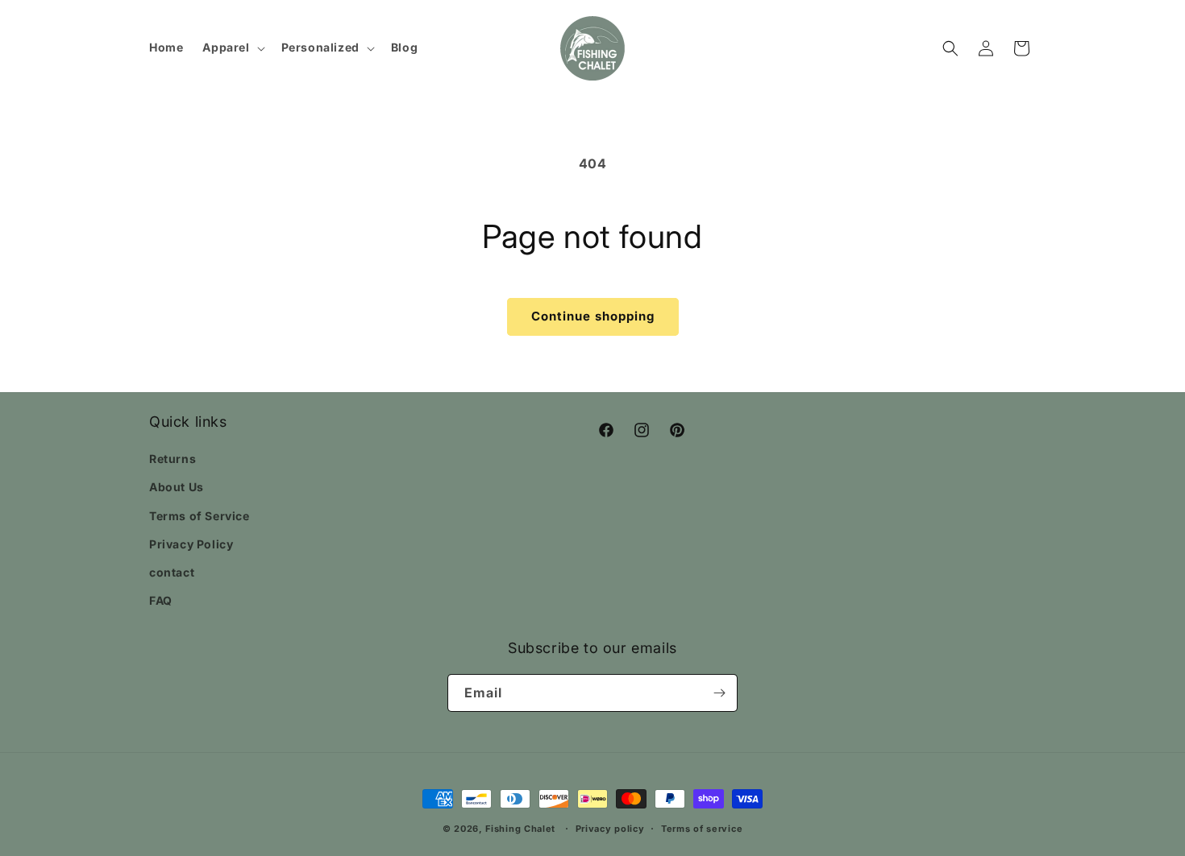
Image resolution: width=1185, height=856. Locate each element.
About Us (176, 487)
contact (171, 572)
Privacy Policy (191, 544)
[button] (232, 47)
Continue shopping (593, 316)
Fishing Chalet (520, 828)
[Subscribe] (719, 693)
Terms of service (701, 828)
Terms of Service (199, 516)
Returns (172, 458)
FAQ (161, 600)
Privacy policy (610, 828)
